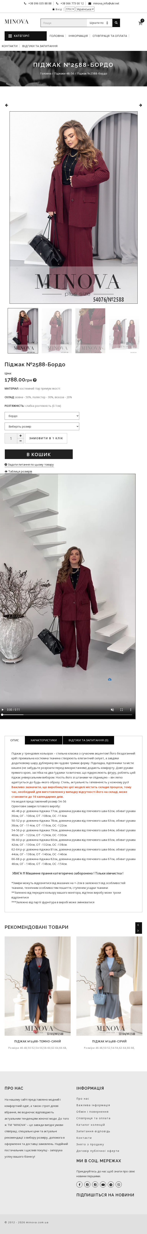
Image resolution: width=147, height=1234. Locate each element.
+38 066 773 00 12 (72, 3)
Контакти (9, 46)
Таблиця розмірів (19, 471)
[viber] (119, 1184)
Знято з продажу (90, 1144)
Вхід (59, 9)
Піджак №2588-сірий (70, 1041)
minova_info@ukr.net (105, 3)
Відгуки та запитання (40, 46)
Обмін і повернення (92, 1111)
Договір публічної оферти (97, 1151)
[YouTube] (103, 1184)
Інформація (78, 35)
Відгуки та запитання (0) (88, 740)
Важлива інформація (93, 1105)
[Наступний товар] (140, 105)
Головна (57, 35)
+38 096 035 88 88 (39, 3)
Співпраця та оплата (110, 35)
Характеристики (44, 740)
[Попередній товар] (6, 105)
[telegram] (111, 1184)
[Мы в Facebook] (79, 1184)
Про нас (82, 1098)
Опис (14, 740)
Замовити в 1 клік (46, 438)
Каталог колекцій (90, 1124)
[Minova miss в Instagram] (95, 1184)
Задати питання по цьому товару (30, 464)
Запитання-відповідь (93, 1131)
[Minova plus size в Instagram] (87, 1184)
